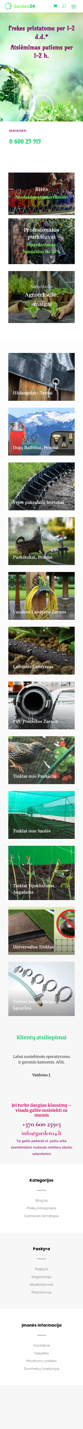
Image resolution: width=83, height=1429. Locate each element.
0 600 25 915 (25, 141)
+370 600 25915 (41, 1124)
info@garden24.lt (41, 1133)
